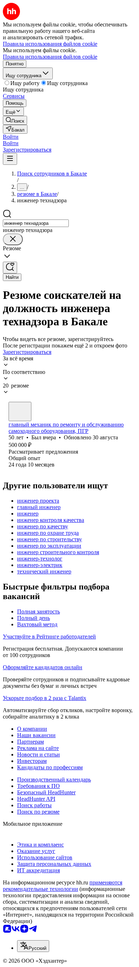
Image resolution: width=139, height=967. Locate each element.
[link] (15, 120)
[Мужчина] (20, 411)
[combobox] (36, 223)
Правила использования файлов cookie (50, 57)
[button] (11, 137)
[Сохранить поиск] (10, 267)
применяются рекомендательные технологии (62, 885)
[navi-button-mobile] (10, 159)
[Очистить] (13, 239)
